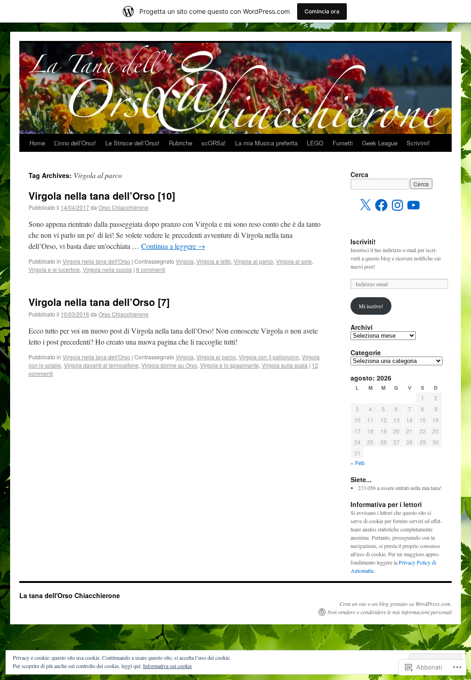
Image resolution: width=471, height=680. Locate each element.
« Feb (357, 463)
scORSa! (213, 142)
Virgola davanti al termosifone (101, 365)
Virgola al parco (253, 261)
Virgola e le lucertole (54, 269)
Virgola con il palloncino (269, 357)
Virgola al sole (294, 261)
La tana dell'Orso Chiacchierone (69, 595)
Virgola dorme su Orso (169, 365)
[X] (365, 205)
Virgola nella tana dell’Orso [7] (99, 302)
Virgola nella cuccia (107, 269)
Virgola (185, 261)
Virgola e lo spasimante (229, 365)
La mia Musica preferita (266, 142)
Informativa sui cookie (167, 665)
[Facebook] (381, 205)
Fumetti (343, 142)
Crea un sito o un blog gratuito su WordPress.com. (395, 603)
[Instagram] (397, 205)
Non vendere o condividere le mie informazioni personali (389, 612)
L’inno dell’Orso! (75, 142)
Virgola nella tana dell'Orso (96, 261)
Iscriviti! (363, 241)
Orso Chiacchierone (123, 207)
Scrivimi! (418, 142)
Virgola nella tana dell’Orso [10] (102, 195)
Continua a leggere (173, 246)
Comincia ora (321, 11)
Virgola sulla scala (285, 365)
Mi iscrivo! (371, 306)
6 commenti (150, 269)
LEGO (315, 142)
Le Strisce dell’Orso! (132, 142)
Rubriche (180, 142)
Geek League (379, 142)
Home (37, 142)
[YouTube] (413, 205)
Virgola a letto (213, 261)
